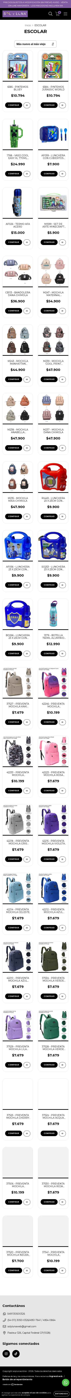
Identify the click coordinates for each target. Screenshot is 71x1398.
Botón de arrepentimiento (17, 1379)
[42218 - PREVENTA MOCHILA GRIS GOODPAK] (26, 859)
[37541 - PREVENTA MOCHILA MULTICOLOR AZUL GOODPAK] (62, 1271)
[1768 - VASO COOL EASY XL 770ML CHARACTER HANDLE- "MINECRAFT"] (26, 174)
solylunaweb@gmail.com (21, 1326)
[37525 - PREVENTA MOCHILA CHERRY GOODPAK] (26, 1133)
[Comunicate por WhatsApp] (65, 1382)
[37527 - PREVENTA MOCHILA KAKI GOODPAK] (26, 722)
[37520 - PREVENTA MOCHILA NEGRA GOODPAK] (26, 1271)
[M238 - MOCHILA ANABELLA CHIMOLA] (26, 448)
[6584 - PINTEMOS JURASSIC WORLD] (62, 105)
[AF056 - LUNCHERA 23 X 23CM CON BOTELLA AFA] (26, 585)
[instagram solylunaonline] (6, 1353)
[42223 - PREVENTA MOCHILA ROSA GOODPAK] (62, 791)
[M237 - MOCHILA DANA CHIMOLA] (62, 448)
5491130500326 (16, 1313)
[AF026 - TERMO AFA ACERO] (26, 242)
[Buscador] (50, 13)
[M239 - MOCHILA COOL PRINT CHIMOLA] (62, 379)
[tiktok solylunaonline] (16, 1353)
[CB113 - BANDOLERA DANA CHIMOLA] (26, 311)
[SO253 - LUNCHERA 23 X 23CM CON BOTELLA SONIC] (62, 585)
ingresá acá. (56, 1376)
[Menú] (65, 13)
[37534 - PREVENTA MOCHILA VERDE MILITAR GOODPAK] (62, 996)
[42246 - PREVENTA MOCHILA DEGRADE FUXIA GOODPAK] (62, 722)
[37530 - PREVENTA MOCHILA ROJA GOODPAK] (62, 1202)
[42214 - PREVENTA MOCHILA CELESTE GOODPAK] (26, 928)
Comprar (13, 311)
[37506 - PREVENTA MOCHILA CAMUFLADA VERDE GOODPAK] (26, 1202)
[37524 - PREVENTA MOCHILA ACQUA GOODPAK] (62, 1133)
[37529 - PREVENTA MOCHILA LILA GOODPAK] (26, 1065)
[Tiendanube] (12, 1385)
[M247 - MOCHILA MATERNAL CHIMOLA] (62, 311)
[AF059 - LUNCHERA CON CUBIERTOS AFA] (62, 174)
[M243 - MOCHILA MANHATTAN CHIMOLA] (26, 379)
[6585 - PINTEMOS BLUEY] (26, 105)
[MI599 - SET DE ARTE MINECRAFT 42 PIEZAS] (62, 242)
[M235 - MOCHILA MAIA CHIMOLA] (26, 517)
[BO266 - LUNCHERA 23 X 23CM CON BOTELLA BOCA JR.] (26, 654)
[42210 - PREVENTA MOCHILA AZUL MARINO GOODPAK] (26, 996)
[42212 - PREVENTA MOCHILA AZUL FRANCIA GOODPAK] (62, 928)
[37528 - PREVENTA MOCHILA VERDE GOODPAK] (62, 1065)
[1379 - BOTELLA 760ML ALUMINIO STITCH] (62, 654)
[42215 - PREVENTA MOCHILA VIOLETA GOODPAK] (62, 859)
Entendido (61, 1394)
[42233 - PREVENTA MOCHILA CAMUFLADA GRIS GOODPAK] (26, 791)
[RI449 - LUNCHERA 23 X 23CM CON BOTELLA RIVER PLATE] (62, 517)
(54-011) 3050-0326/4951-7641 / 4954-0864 (31, 1320)
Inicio (28, 25)
